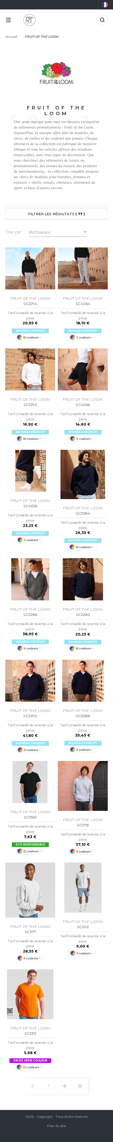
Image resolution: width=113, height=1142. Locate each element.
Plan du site (56, 1126)
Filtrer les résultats (56, 214)
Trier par (13, 232)
